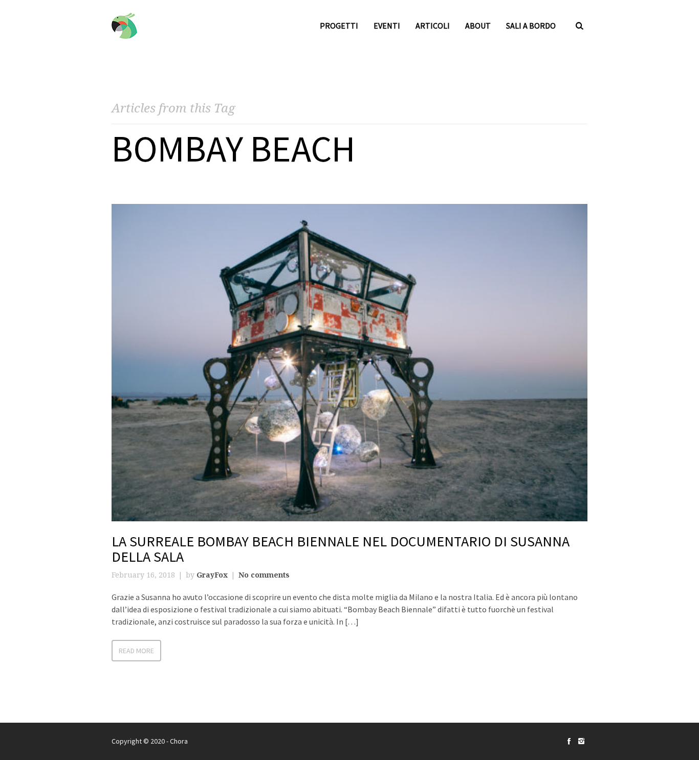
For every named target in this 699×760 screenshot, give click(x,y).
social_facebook (569, 741)
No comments (264, 575)
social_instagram (581, 741)
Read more (136, 650)
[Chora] (124, 26)
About (478, 25)
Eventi (387, 25)
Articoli (433, 25)
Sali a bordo (531, 25)
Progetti (339, 25)
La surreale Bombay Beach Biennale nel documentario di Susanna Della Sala (341, 549)
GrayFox (212, 575)
